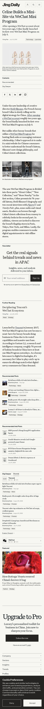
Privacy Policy (26, 284)
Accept (32, 703)
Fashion (5, 589)
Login (29, 645)
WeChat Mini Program (20, 133)
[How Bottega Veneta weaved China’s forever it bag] (22, 562)
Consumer (23, 395)
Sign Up (36, 278)
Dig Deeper (6, 86)
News (19, 386)
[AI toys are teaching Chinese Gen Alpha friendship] (4, 393)
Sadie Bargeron (12, 392)
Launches (38, 39)
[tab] (16, 474)
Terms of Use (36, 284)
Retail (5, 317)
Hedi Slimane (16, 108)
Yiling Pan (5, 39)
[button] (27, 4)
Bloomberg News (13, 382)
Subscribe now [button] (22, 638)
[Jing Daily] (11, 5)
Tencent (19, 327)
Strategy (10, 317)
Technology (29, 39)
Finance (19, 405)
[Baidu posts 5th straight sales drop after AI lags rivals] (4, 402)
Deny (11, 703)
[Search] (33, 4)
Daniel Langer (12, 412)
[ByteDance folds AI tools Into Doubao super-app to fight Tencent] (4, 383)
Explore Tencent (7, 533)
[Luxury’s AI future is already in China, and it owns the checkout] (4, 412)
